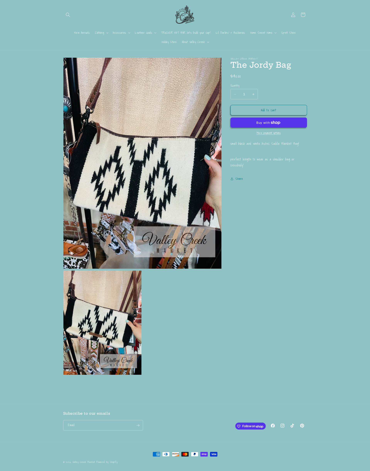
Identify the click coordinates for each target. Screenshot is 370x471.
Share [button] (239, 178)
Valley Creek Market (83, 462)
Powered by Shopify (107, 462)
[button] (68, 15)
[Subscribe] (138, 425)
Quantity (234, 86)
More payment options (269, 133)
